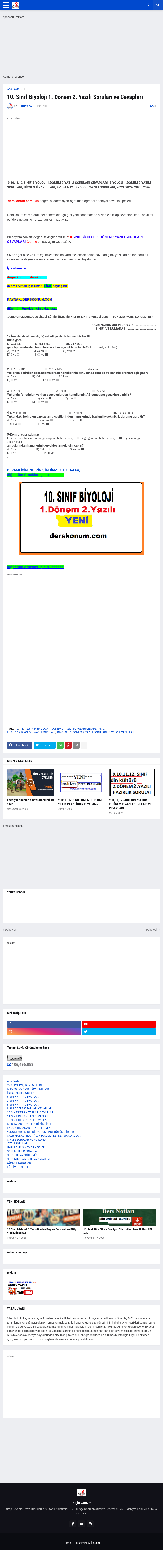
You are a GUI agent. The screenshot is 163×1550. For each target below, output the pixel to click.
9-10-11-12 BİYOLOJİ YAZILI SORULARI (31, 732)
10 (24, 89)
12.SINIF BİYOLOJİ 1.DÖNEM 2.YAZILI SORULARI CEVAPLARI (63, 728)
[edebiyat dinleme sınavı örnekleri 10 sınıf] (30, 782)
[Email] (76, 745)
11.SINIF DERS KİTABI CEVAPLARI (28, 1116)
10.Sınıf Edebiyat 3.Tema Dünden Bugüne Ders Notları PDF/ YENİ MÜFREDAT (41, 1231)
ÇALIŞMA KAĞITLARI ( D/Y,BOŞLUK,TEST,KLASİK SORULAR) (44, 1135)
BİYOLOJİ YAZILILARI (122, 732)
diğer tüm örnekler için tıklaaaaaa (35, 475)
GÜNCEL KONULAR (19, 1162)
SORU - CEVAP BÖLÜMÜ (22, 1155)
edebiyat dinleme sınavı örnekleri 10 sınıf (30, 802)
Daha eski (152, 929)
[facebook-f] (44, 1024)
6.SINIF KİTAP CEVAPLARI (23, 1096)
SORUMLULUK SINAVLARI (23, 1151)
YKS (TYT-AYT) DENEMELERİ (24, 1085)
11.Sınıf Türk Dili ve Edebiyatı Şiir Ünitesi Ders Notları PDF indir (117, 1231)
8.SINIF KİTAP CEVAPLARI (23, 1104)
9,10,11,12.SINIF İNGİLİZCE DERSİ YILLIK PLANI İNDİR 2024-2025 (80, 802)
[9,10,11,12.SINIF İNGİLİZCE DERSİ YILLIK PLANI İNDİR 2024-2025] (81, 782)
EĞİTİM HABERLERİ (19, 1166)
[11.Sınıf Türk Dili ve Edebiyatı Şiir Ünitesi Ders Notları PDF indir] (119, 1217)
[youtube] (119, 1024)
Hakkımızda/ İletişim (87, 1542)
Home (67, 1542)
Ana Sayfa (13, 89)
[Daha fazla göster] (84, 745)
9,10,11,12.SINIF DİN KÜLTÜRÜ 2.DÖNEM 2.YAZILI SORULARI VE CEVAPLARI (130, 804)
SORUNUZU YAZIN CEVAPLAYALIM (28, 1159)
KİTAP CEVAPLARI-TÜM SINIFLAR (28, 1088)
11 (21, 728)
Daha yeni (11, 929)
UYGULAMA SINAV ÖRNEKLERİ (26, 1147)
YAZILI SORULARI (18, 1143)
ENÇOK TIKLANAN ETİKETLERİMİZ (28, 1127)
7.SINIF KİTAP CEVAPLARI (23, 1100)
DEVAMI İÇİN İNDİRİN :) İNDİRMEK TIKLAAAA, (43, 470)
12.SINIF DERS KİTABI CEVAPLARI (28, 1120)
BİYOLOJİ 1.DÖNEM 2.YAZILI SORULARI (82, 732)
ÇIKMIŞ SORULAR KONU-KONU (26, 1139)
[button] (6, 5)
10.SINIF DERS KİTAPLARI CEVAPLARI (30, 1112)
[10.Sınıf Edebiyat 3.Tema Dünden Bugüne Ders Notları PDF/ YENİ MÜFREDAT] (43, 1217)
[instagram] (44, 1031)
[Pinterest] (68, 745)
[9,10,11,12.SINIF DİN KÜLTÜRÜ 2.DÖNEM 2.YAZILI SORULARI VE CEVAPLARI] (132, 782)
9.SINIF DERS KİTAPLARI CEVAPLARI (30, 1108)
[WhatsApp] (60, 745)
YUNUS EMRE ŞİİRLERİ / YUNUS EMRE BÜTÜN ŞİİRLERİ (41, 1131)
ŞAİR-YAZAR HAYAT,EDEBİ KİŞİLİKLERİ (30, 1123)
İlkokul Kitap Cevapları (20, 1092)
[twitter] (119, 1031)
